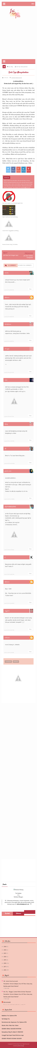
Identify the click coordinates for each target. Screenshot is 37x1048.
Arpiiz (6, 424)
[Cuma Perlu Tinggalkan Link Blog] (16, 224)
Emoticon (16, 661)
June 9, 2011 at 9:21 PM (9, 416)
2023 (5, 950)
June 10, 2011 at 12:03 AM (9, 463)
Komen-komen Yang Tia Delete (10, 244)
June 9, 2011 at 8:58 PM (9, 341)
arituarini (7, 638)
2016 (5, 970)
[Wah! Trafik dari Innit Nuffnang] (16, 210)
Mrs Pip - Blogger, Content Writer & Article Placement (17, 991)
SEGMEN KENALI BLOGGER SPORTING (11, 1028)
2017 (5, 966)
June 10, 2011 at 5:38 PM (9, 603)
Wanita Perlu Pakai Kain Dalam (10, 1025)
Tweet (8, 171)
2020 (5, 956)
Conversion (8, 661)
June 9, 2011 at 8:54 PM (9, 290)
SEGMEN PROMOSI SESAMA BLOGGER (12, 1038)
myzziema (7, 611)
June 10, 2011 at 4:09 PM (9, 574)
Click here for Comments (24, 265)
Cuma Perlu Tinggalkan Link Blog (10, 230)
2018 (5, 963)
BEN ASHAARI (7, 1002)
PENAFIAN (6, 177)
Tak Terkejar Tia (6, 1019)
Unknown (7, 297)
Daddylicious (8, 324)
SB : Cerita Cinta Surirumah (11, 981)
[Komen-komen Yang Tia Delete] (16, 237)
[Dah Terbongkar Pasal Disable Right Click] (16, 196)
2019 (5, 960)
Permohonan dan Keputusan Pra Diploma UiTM (14, 1022)
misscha (7, 273)
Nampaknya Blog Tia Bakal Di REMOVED (12, 1032)
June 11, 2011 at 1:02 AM (9, 652)
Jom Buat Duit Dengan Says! (10, 255)
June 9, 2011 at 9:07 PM (9, 372)
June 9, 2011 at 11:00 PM (9, 441)
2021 (5, 953)
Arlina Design (21, 1045)
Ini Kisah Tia (18, 1044)
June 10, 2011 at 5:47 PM (9, 630)
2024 (5, 946)
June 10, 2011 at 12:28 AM (9, 499)
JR (5, 449)
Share (13, 171)
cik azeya (7, 349)
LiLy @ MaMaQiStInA (10, 507)
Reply (30, 289)
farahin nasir (8, 471)
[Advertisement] (18, 38)
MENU (32, 3)
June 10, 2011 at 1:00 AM (9, 549)
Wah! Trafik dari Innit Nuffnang (10, 217)
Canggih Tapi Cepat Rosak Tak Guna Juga (13, 1035)
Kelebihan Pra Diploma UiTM (9, 1015)
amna (6, 380)
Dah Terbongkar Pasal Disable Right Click (12, 203)
